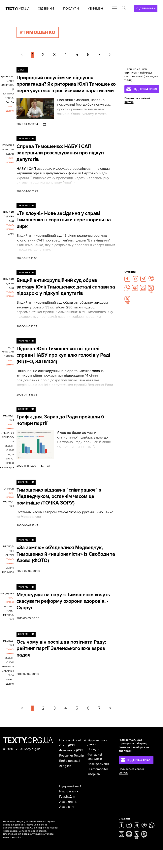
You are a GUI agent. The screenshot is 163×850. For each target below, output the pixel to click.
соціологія (8, 439)
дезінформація (7, 78)
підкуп (9, 153)
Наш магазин (68, 791)
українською (10, 830)
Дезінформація (98, 764)
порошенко (10, 461)
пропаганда (9, 100)
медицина (7, 593)
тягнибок (8, 572)
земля (10, 567)
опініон (9, 488)
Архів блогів (68, 802)
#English (65, 766)
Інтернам (93, 774)
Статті (22, 69)
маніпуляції (7, 87)
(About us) (79, 740)
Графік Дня (67, 797)
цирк (11, 233)
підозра (9, 216)
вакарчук (8, 670)
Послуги (93, 749)
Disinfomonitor (97, 769)
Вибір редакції (69, 761)
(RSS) (71, 745)
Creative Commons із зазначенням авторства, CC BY (25, 826)
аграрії (10, 555)
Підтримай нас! (70, 786)
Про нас (65, 740)
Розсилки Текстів (71, 756)
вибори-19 (8, 666)
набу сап (8, 149)
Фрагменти (26, 138)
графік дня (7, 467)
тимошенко (10, 109)
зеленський (9, 448)
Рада (11, 347)
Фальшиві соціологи (94, 757)
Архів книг (67, 807)
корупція (8, 145)
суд (11, 220)
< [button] (22, 54)
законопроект (9, 608)
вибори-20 (7, 433)
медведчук (8, 418)
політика (8, 93)
